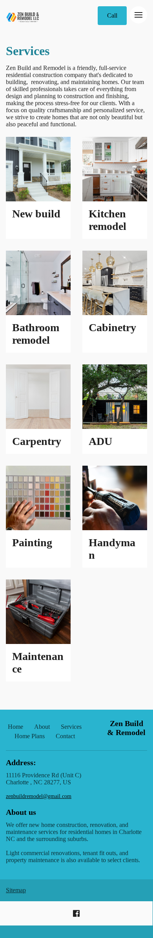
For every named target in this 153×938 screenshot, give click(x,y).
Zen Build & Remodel (126, 728)
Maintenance (38, 662)
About (42, 726)
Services (27, 51)
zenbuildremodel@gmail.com (38, 796)
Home (15, 726)
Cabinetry (112, 327)
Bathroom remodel (35, 333)
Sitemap (16, 890)
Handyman (112, 548)
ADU (100, 441)
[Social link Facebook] (76, 913)
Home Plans (30, 736)
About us (21, 812)
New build (36, 214)
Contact (65, 736)
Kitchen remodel (107, 220)
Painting (32, 542)
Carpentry (36, 441)
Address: (21, 762)
